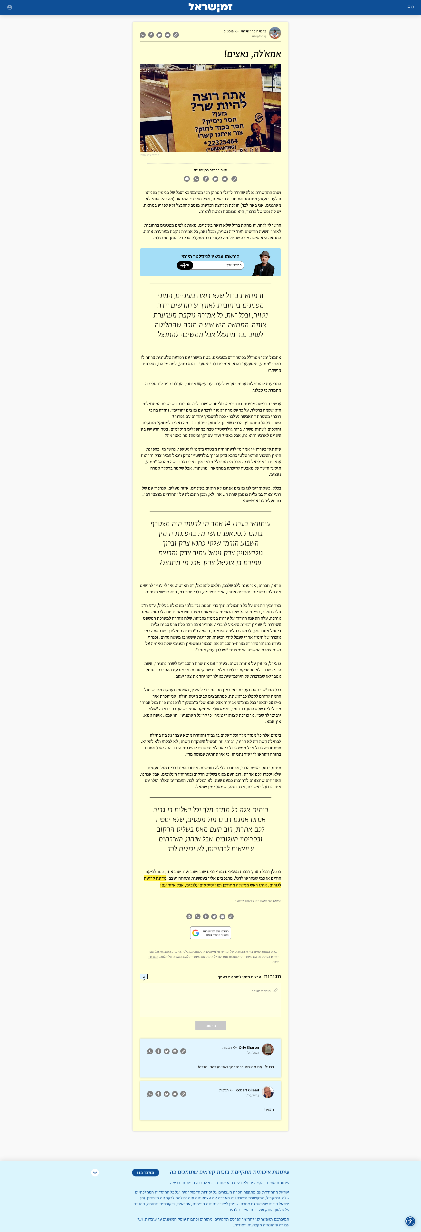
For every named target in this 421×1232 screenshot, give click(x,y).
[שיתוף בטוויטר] (159, 35)
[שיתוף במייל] (167, 35)
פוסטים (228, 31)
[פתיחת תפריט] (9, 7)
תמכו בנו (145, 1172)
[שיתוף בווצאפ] (143, 35)
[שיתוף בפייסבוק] (151, 35)
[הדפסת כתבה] (186, 179)
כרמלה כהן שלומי (253, 31)
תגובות (227, 1047)
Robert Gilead (247, 1090)
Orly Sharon (249, 1047)
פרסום (210, 1025)
